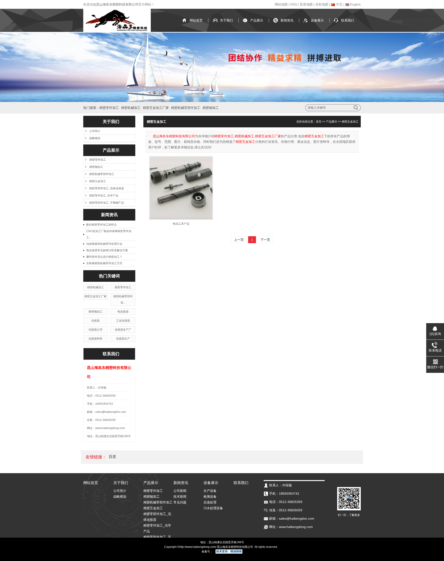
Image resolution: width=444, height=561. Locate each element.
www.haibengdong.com (201, 547)
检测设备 (210, 496)
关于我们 (226, 20)
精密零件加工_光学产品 (103, 195)
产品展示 (256, 20)
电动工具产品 (181, 223)
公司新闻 (179, 491)
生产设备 (210, 491)
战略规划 (94, 138)
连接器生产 (123, 338)
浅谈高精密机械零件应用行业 (104, 243)
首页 (318, 121)
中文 (338, 4)
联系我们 (347, 20)
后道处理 (210, 502)
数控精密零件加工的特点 (101, 224)
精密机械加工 (131, 108)
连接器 (95, 320)
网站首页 (196, 20)
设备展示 (317, 20)
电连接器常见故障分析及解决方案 (107, 250)
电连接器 (123, 311)
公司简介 (94, 131)
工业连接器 (123, 320)
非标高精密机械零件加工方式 (104, 263)
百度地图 (306, 4)
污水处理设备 (213, 508)
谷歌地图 (321, 4)
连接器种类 (95, 338)
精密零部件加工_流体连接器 (106, 188)
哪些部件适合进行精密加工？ (104, 256)
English (355, 4)
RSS (293, 4)
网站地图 (281, 4)
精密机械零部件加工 (185, 108)
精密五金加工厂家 (156, 108)
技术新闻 (179, 496)
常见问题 (179, 502)
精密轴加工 (211, 108)
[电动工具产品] (181, 188)
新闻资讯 (287, 20)
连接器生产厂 (123, 329)
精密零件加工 (109, 108)
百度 (112, 457)
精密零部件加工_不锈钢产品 (106, 202)
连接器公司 (95, 329)
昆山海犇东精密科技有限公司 (117, 4)
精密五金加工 (97, 181)
